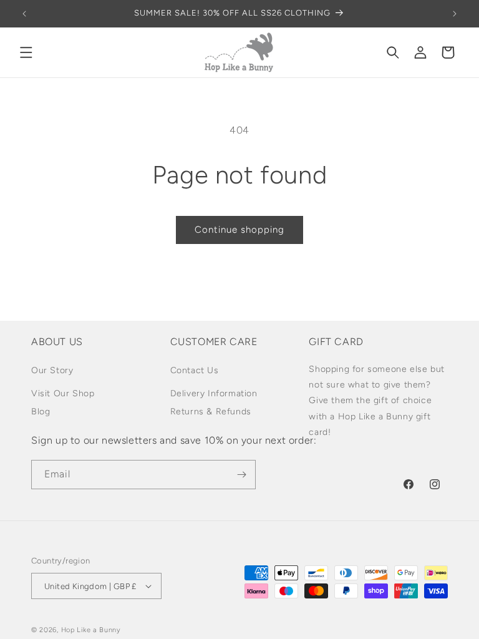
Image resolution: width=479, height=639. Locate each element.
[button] (26, 52)
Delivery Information (214, 393)
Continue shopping (239, 229)
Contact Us (194, 370)
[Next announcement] (454, 13)
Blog (40, 411)
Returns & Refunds (210, 411)
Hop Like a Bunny (91, 630)
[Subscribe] (241, 474)
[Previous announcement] (24, 13)
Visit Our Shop (62, 393)
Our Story (52, 370)
